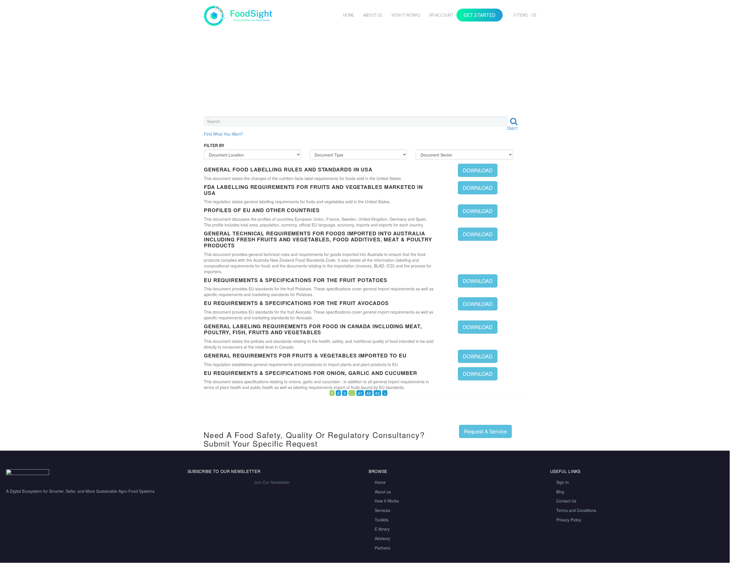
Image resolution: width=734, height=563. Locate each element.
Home (348, 15)
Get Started (479, 14)
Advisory (382, 538)
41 (360, 393)
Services (382, 510)
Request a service (485, 431)
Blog (560, 491)
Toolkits (382, 520)
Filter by (214, 145)
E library (382, 529)
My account (442, 15)
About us (383, 491)
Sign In (562, 482)
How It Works (387, 501)
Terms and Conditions (576, 510)
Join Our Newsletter (272, 482)
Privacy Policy (568, 520)
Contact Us (566, 501)
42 (368, 393)
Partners (382, 548)
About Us (372, 15)
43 (377, 393)
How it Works (406, 15)
